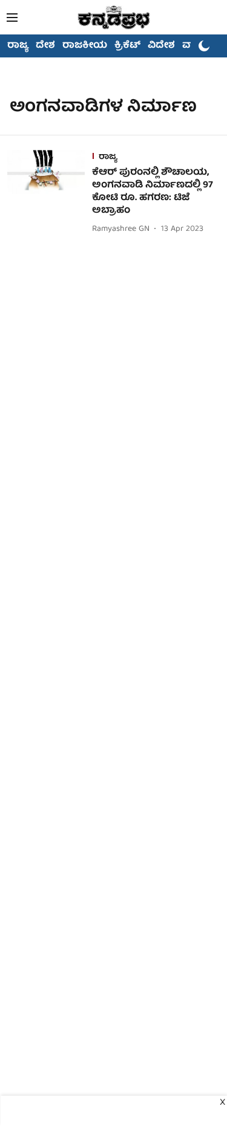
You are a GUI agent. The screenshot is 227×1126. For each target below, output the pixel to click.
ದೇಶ (45, 45)
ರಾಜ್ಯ (17, 45)
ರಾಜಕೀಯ (84, 45)
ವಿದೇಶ (161, 45)
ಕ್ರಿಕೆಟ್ (127, 45)
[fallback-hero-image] (49, 193)
